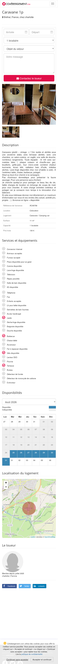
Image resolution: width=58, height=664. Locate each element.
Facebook (11, 586)
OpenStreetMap (49, 537)
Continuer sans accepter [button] (17, 659)
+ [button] (6, 482)
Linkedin (41, 586)
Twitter (26, 586)
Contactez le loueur (30, 78)
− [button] (6, 487)
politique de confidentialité (31, 654)
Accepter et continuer (42, 659)
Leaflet (33, 537)
